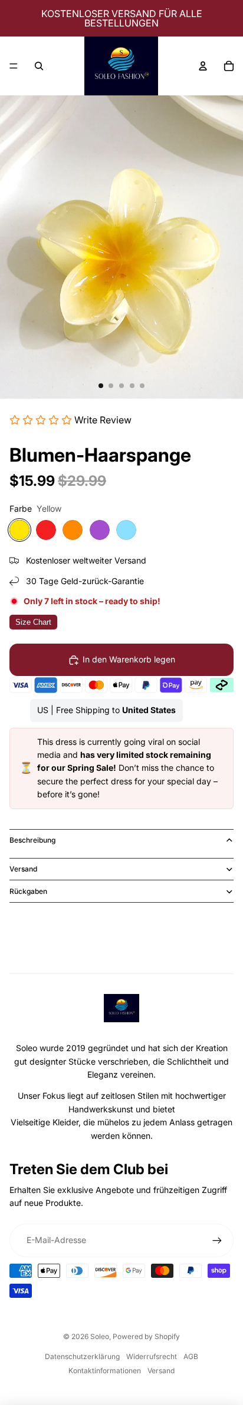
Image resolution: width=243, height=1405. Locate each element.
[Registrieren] (217, 1240)
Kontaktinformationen (104, 1370)
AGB (190, 1356)
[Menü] (13, 65)
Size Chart (33, 622)
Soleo (99, 1336)
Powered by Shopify (146, 1336)
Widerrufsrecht (151, 1356)
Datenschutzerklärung (82, 1356)
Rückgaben (28, 891)
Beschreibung (32, 840)
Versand (23, 868)
